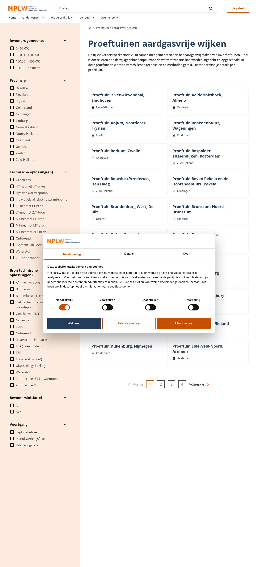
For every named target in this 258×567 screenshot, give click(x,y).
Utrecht (21, 147)
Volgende (196, 384)
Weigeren (74, 323)
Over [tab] (186, 253)
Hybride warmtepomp (32, 193)
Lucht (20, 327)
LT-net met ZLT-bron (30, 212)
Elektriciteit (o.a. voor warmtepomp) (31, 304)
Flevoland (23, 95)
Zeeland (21, 153)
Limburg (22, 121)
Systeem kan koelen (30, 245)
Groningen (23, 114)
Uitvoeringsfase (27, 445)
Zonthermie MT (27, 385)
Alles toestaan (183, 323)
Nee (19, 412)
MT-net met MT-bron (31, 225)
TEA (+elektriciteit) (29, 346)
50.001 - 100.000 (27, 55)
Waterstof (23, 251)
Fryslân (21, 101)
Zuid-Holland (25, 160)
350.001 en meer (28, 68)
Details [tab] (129, 253)
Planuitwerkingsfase (30, 439)
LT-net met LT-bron (29, 206)
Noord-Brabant (27, 127)
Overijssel (23, 140)
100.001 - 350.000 (28, 61)
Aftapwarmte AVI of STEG (34, 283)
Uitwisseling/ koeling (30, 366)
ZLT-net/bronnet (28, 258)
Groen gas (23, 180)
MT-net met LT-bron (30, 219)
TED (19, 353)
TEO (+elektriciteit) (29, 359)
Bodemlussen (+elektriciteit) (36, 296)
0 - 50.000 (22, 48)
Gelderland (24, 108)
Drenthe (22, 88)
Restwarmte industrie (31, 340)
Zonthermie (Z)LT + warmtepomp (39, 379)
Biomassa (23, 289)
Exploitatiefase (26, 432)
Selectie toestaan (129, 323)
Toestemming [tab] (72, 254)
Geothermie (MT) (28, 314)
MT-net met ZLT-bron (31, 232)
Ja (17, 405)
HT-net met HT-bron (30, 186)
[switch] (107, 307)
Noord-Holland (26, 134)
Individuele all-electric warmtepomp (41, 199)
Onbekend (23, 238)
